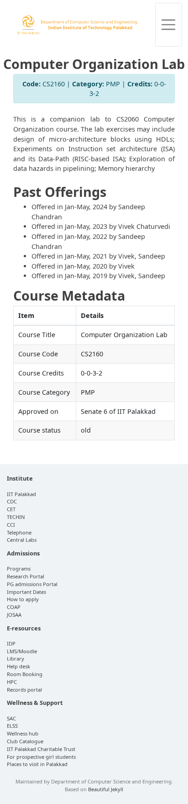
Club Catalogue (25, 741)
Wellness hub (22, 733)
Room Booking (24, 674)
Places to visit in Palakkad (37, 764)
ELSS (12, 725)
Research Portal (25, 576)
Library (15, 658)
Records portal (24, 689)
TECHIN (16, 516)
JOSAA (14, 614)
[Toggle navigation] (169, 24)
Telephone (19, 532)
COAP (14, 606)
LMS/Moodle (22, 651)
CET (11, 509)
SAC (11, 718)
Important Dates (26, 591)
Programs (19, 568)
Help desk (18, 666)
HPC (12, 681)
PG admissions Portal (32, 584)
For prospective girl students (41, 756)
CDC (12, 501)
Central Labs (22, 539)
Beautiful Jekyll (105, 789)
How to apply (23, 599)
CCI (11, 524)
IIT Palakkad (21, 494)
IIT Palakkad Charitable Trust (41, 749)
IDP (11, 643)
